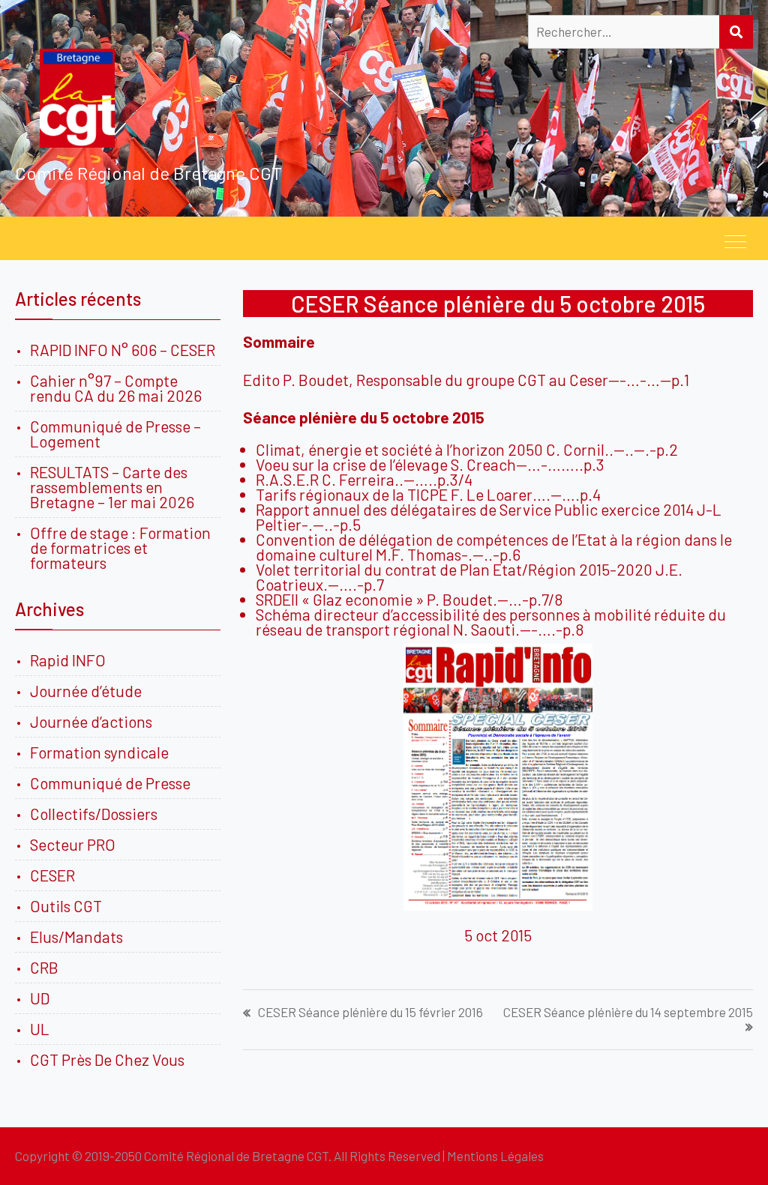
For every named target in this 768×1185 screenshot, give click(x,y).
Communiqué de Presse (110, 783)
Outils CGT (66, 905)
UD (40, 998)
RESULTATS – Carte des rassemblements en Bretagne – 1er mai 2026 (112, 486)
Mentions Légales (495, 1155)
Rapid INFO (68, 660)
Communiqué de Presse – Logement (115, 433)
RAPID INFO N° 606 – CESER (122, 349)
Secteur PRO (73, 844)
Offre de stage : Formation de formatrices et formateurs (120, 547)
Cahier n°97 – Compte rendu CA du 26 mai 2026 (116, 388)
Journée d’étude (89, 690)
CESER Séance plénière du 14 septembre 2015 (628, 1012)
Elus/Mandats (76, 936)
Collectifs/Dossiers (94, 813)
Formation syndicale (99, 752)
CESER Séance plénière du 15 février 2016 (370, 1012)
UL (40, 1028)
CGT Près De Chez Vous (107, 1059)
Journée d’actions (91, 721)
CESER (52, 875)
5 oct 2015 (498, 935)
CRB (44, 967)
